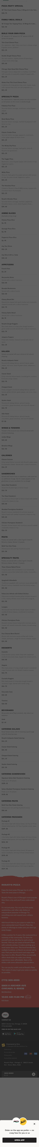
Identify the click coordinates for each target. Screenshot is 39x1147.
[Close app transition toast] (34, 1124)
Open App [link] (19, 1140)
